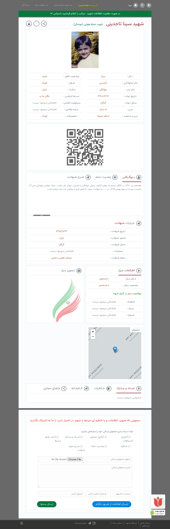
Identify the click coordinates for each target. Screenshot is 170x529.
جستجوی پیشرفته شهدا (63, 5)
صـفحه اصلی (145, 523)
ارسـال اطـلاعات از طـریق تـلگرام (112, 504)
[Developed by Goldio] (21, 523)
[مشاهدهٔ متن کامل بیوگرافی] (30, 186)
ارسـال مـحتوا (46, 504)
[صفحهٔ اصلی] (148, 5)
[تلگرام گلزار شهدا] (89, 523)
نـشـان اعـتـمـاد (80, 523)
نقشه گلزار (25, 5)
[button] (142, 5)
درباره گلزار (146, 526)
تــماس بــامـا (117, 523)
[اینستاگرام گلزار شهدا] (94, 523)
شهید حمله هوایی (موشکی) (88, 24)
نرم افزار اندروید (131, 523)
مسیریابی (136, 329)
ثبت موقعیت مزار (41, 5)
